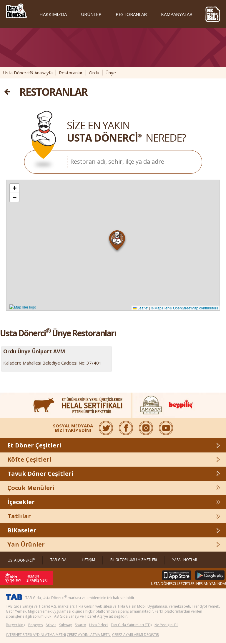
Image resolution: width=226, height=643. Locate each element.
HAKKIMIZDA (53, 14)
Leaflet (142, 307)
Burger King (15, 624)
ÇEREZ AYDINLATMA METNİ (89, 634)
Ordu (94, 73)
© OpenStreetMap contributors (194, 307)
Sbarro (80, 624)
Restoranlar (71, 73)
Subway (65, 624)
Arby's (51, 624)
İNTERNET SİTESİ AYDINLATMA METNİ (36, 634)
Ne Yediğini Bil (166, 624)
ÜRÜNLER (91, 14)
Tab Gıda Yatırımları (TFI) (131, 624)
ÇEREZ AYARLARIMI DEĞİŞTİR (135, 634)
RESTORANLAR (131, 14)
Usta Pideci (98, 624)
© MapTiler (160, 307)
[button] (117, 241)
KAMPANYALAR (176, 14)
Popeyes (35, 624)
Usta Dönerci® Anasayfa (28, 73)
